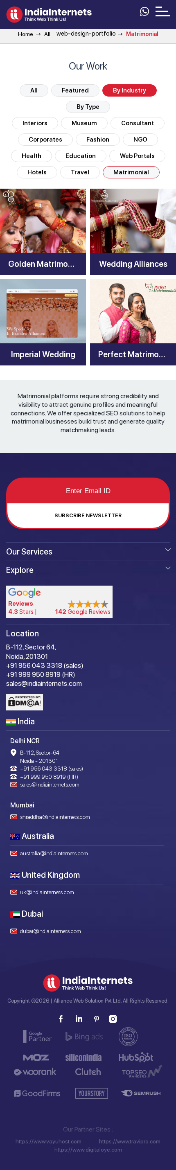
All (47, 34)
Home (25, 34)
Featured (75, 90)
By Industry (129, 90)
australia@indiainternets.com (54, 853)
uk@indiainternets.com (47, 892)
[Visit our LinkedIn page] (78, 1019)
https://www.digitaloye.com (88, 1149)
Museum (84, 123)
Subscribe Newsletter (88, 515)
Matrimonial (131, 172)
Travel (80, 172)
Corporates (45, 139)
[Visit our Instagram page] (113, 1019)
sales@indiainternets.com (49, 784)
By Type (88, 106)
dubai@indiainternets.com (50, 931)
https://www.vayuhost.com (48, 1141)
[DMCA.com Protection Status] (24, 702)
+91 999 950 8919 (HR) (49, 776)
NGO (140, 139)
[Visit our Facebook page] (61, 1019)
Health (31, 156)
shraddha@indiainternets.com (55, 817)
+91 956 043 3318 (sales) (51, 768)
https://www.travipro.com (129, 1141)
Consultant (137, 123)
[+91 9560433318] (144, 10)
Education (80, 156)
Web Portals (137, 156)
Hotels (37, 172)
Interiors (35, 123)
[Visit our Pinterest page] (96, 1019)
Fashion (97, 139)
